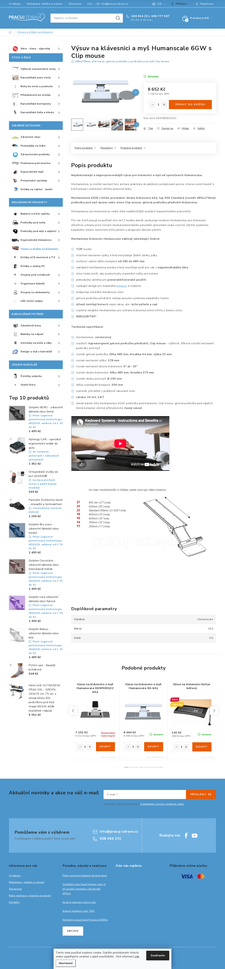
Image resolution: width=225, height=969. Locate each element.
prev (73, 710)
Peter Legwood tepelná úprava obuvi (85, 875)
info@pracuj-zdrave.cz (114, 3)
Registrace (206, 3)
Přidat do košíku (190, 104)
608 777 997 (160, 16)
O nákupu (15, 3)
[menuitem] (36, 48)
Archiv (73, 931)
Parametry (107, 148)
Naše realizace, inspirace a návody (30, 895)
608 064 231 (140, 16)
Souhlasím (158, 955)
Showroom (75, 3)
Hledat (118, 18)
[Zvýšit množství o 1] (164, 105)
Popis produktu (84, 148)
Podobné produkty (131, 148)
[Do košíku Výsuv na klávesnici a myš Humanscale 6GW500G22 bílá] (105, 746)
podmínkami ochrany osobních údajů (162, 804)
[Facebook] (186, 835)
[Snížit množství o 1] (152, 105)
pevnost (121, 286)
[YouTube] (194, 835)
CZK (159, 3)
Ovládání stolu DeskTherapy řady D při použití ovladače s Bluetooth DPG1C (84, 889)
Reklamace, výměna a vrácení (44, 3)
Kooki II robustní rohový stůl (79, 902)
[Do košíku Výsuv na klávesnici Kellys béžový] (201, 746)
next (214, 710)
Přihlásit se (201, 794)
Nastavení (66, 963)
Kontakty (14, 902)
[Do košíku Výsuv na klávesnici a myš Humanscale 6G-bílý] (153, 746)
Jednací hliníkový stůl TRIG (79, 911)
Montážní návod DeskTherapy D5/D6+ (85, 920)
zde (136, 956)
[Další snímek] (135, 92)
